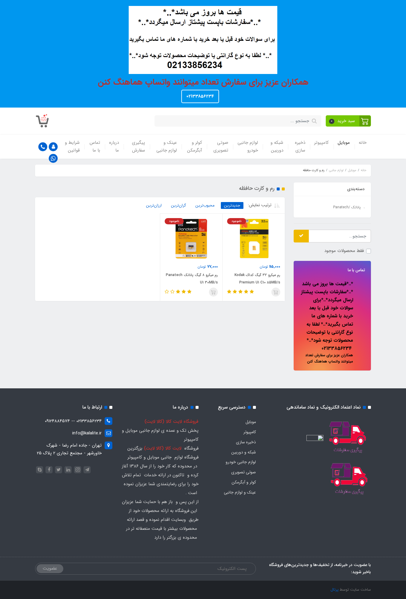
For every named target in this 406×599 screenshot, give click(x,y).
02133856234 (200, 96)
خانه (362, 142)
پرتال (335, 590)
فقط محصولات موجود (344, 250)
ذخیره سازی (300, 146)
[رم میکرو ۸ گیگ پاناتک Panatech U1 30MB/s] (191, 238)
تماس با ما (94, 146)
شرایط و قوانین (72, 146)
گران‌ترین (178, 205)
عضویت (50, 568)
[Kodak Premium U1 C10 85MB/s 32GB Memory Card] (253, 238)
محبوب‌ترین (205, 205)
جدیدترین (232, 205)
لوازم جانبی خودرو (247, 146)
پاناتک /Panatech (347, 207)
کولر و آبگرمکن (194, 146)
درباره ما (114, 146)
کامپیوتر (321, 142)
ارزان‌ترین (154, 205)
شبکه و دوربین (276, 146)
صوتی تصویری (220, 146)
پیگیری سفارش (138, 146)
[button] (348, 121)
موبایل (344, 142)
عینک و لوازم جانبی (166, 146)
